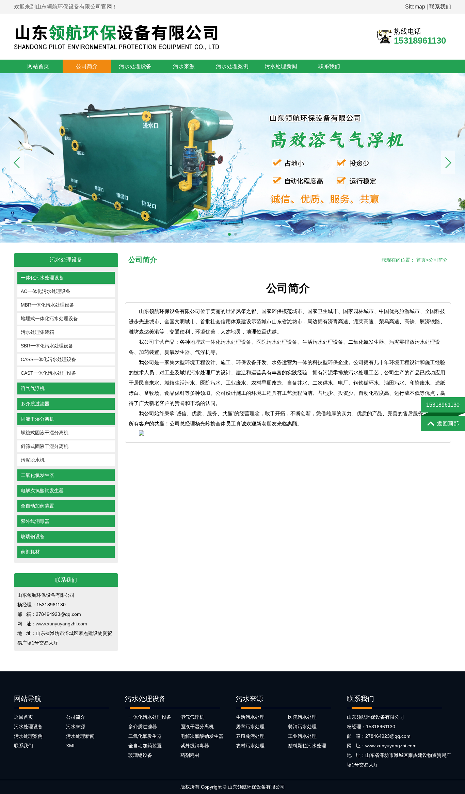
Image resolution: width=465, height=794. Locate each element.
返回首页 (23, 717)
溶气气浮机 (33, 388)
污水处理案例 (232, 66)
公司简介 (87, 66)
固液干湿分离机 (37, 419)
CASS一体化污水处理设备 (48, 359)
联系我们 (440, 7)
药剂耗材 (30, 552)
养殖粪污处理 (250, 736)
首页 (421, 260)
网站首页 (38, 66)
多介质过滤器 (35, 403)
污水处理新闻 (280, 66)
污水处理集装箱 (37, 332)
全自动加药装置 (37, 506)
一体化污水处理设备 (42, 277)
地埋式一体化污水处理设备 (49, 318)
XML (71, 745)
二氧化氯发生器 (37, 475)
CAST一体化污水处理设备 (48, 373)
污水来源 (184, 66)
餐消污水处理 (302, 726)
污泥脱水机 (33, 460)
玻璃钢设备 (33, 536)
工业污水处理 (302, 736)
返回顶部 (448, 423)
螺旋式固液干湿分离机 (44, 432)
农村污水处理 (250, 745)
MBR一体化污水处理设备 (47, 305)
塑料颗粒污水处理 (307, 745)
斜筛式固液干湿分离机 (44, 446)
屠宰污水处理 (250, 726)
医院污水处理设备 (276, 342)
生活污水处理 (250, 717)
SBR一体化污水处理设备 (47, 345)
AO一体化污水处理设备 (45, 291)
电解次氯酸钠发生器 (42, 490)
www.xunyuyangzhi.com (61, 623)
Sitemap (415, 7)
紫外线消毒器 (35, 521)
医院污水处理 (302, 717)
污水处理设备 (135, 66)
